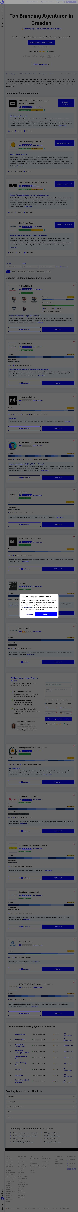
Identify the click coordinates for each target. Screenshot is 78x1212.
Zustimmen (46, 614)
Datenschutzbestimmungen (28, 607)
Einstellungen (30, 614)
